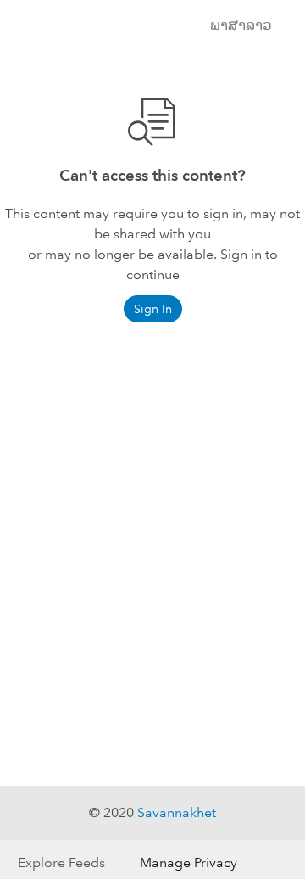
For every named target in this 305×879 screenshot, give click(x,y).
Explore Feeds (61, 862)
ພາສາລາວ (241, 25)
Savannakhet (176, 812)
